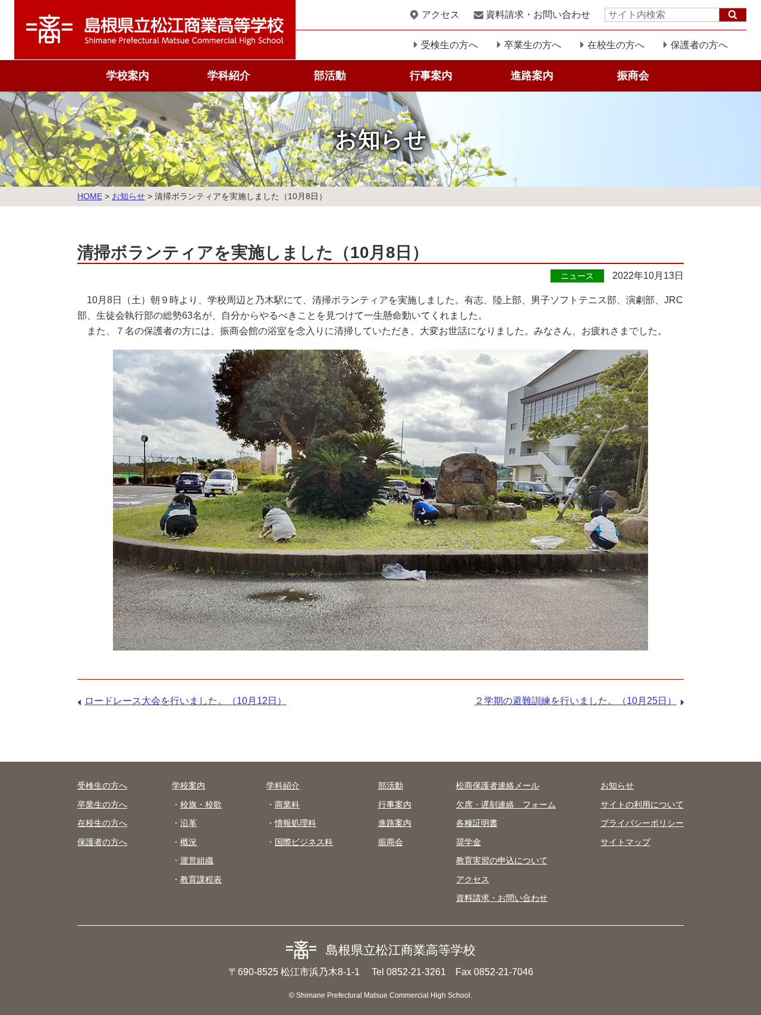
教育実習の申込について (502, 860)
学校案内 (127, 75)
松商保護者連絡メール (497, 785)
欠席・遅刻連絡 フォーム (506, 804)
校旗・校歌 (201, 804)
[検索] (733, 15)
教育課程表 (201, 879)
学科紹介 (228, 75)
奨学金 (468, 842)
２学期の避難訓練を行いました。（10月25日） (575, 701)
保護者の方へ (699, 45)
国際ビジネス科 (304, 842)
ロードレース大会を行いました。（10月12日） (185, 701)
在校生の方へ (615, 45)
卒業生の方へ (532, 45)
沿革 (188, 823)
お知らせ (128, 196)
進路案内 (532, 75)
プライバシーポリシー (642, 823)
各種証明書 (477, 823)
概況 (188, 842)
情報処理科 (295, 823)
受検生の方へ (449, 45)
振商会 (633, 75)
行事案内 (431, 75)
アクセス (441, 15)
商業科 (287, 804)
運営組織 (196, 860)
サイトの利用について (642, 804)
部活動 (330, 75)
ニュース (577, 276)
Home (89, 196)
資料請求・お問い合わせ (538, 15)
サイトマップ (625, 842)
